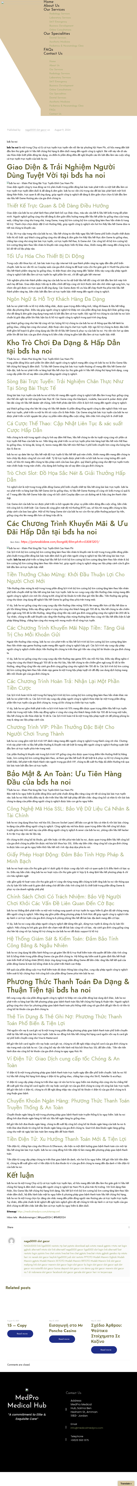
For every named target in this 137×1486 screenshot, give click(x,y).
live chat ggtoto (78, 1253)
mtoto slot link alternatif (53, 1249)
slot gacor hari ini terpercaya (97, 1272)
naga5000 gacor (74, 1249)
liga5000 (46, 1246)
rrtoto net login (119, 1246)
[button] (86, 57)
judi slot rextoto (75, 1257)
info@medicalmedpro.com (87, 1428)
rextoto (55, 1246)
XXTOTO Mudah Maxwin (68, 1261)
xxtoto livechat (62, 1253)
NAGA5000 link (32, 1246)
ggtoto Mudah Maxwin (43, 1261)
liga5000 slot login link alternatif (100, 1249)
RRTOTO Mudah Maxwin (93, 1261)
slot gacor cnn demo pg (82, 1268)
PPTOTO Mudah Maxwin (96, 1257)
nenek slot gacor (40, 1257)
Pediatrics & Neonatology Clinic (66, 46)
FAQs (48, 50)
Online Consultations (60, 30)
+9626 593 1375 (80, 1440)
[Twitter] (94, 1451)
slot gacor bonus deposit (56, 1268)
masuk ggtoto (104, 1246)
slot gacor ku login (82, 1264)
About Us (51, 6)
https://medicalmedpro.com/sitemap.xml (39, 1211)
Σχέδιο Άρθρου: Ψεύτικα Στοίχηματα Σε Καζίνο (106, 1333)
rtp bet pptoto (67, 1246)
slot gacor (98, 1264)
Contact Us (53, 54)
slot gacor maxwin (104, 1268)
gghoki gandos (109, 1253)
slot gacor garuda (72, 1272)
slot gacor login (65, 1264)
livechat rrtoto (94, 1253)
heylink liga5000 (58, 1257)
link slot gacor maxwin (44, 1264)
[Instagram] (69, 1451)
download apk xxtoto (85, 1246)
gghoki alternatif (32, 1249)
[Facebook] (82, 1451)
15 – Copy (17, 1325)
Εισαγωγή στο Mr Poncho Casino (66, 1328)
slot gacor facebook (52, 1272)
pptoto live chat (46, 1253)
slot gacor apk (111, 1264)
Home (49, 2)
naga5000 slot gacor (36, 130)
